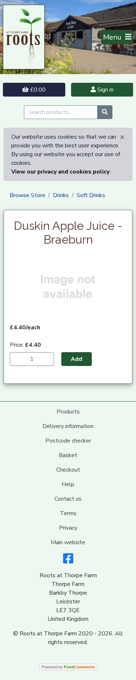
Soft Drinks (91, 195)
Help (68, 484)
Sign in (105, 90)
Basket (68, 455)
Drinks (61, 195)
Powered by (68, 667)
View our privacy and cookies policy (60, 172)
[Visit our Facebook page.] (68, 561)
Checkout (68, 470)
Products (68, 412)
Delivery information (68, 426)
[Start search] (104, 112)
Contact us (68, 499)
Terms (68, 513)
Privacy (68, 528)
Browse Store (27, 195)
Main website (68, 542)
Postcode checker (68, 441)
